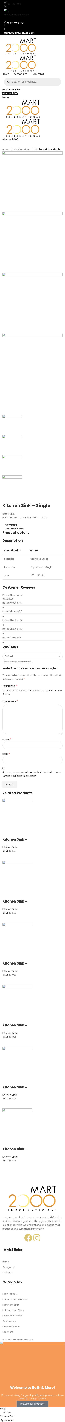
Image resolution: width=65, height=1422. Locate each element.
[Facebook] (28, 1238)
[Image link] (32, 1198)
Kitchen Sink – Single (14, 1028)
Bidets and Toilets (12, 1315)
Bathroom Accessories (14, 1299)
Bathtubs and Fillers (13, 1310)
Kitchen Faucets (11, 1326)
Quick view (15, 857)
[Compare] (6, 857)
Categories (8, 1267)
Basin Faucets (10, 1294)
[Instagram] (37, 1238)
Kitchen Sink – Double (14, 842)
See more (7, 1331)
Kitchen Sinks (22, 149)
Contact (7, 1272)
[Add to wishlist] (6, 833)
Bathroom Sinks (10, 1304)
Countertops (9, 1321)
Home (5, 149)
